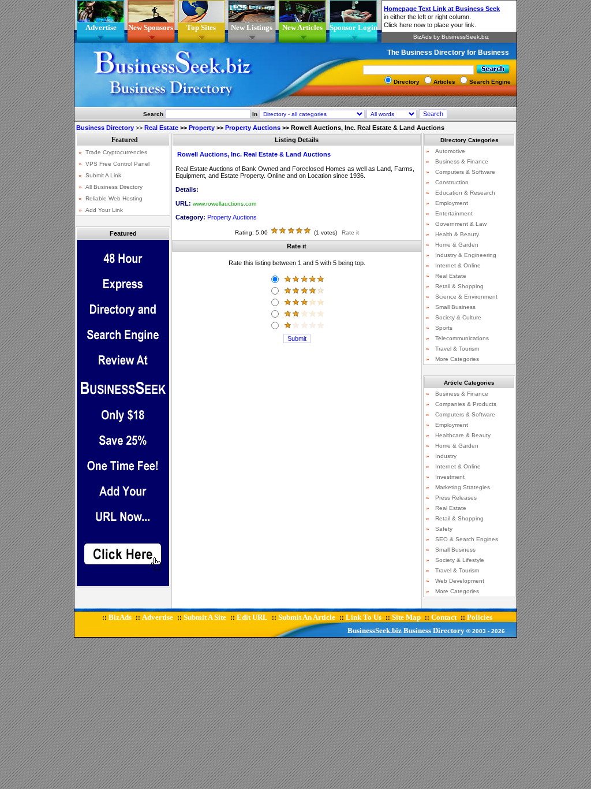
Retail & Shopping (459, 286)
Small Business (455, 307)
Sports (443, 328)
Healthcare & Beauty (463, 435)
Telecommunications (462, 338)
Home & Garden (456, 244)
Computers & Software (465, 172)
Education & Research (465, 192)
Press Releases (456, 497)
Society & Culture (458, 317)
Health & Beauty (457, 234)
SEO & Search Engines (466, 539)
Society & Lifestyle (459, 560)
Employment (451, 203)
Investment (450, 477)
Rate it (350, 232)
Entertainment (454, 213)
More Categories (457, 359)
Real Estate (161, 127)
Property (202, 127)
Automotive (450, 151)
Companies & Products (465, 404)
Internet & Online (458, 265)
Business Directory (434, 630)
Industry (446, 456)
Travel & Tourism (457, 348)
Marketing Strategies (462, 487)
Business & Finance (461, 161)
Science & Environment (466, 296)
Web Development (459, 581)
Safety (443, 529)
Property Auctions (252, 127)
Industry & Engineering (465, 255)
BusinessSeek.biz (374, 630)
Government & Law (461, 224)
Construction (452, 182)
